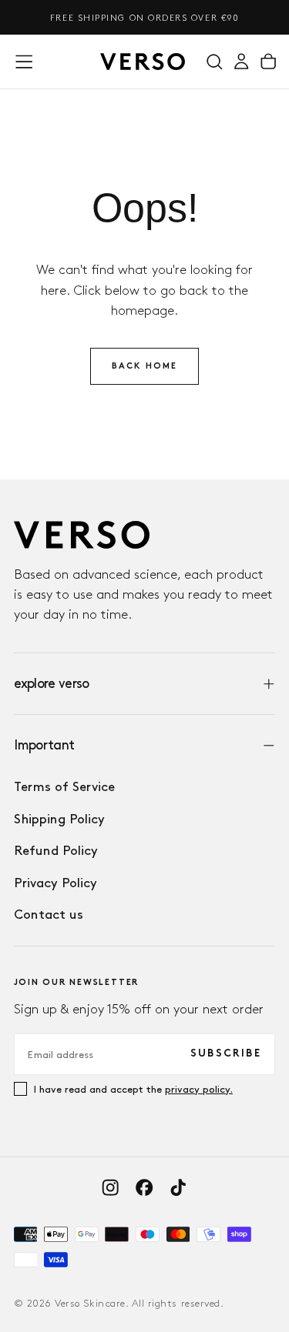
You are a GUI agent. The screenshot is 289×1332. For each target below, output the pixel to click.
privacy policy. (199, 1089)
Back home (145, 366)
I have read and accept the (133, 1089)
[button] (24, 62)
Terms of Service (64, 786)
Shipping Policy (59, 818)
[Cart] (268, 61)
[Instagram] (110, 1187)
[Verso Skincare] (82, 534)
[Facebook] (144, 1187)
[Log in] (241, 61)
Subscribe (225, 1054)
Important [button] (44, 744)
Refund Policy (56, 850)
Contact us (48, 914)
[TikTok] (178, 1187)
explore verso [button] (51, 683)
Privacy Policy (55, 882)
